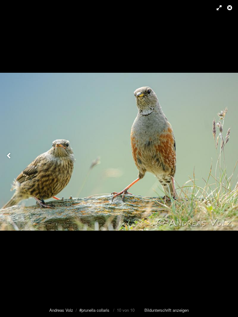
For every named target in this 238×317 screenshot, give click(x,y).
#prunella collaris (94, 310)
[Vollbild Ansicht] (216, 7)
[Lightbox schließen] (230, 7)
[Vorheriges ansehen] (9, 158)
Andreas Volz (61, 310)
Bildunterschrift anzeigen (166, 310)
